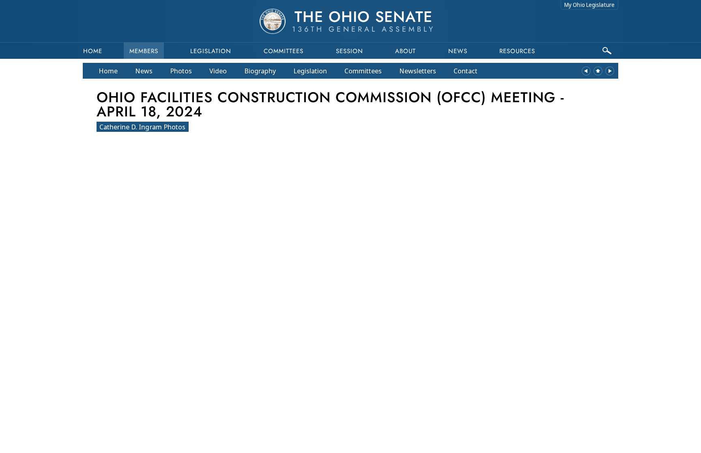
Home (92, 51)
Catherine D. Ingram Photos (142, 126)
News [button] (457, 51)
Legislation (210, 51)
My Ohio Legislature (589, 5)
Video (218, 70)
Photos (181, 70)
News (144, 70)
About (405, 51)
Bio (260, 70)
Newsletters (417, 70)
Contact (465, 70)
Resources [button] (517, 51)
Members (143, 51)
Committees (283, 51)
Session (349, 51)
